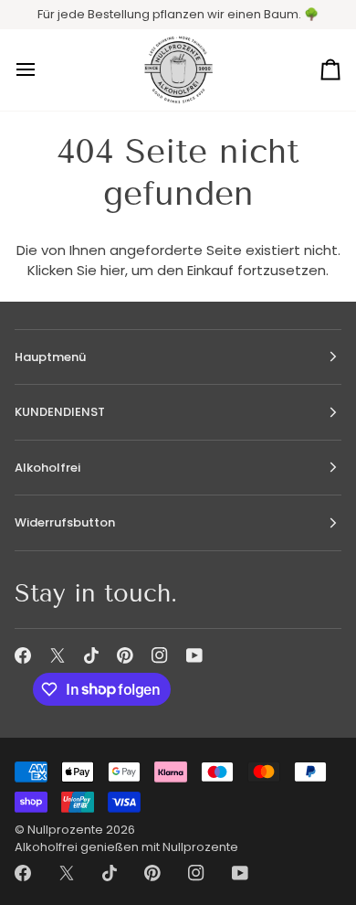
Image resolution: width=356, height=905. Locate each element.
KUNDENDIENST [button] (60, 412)
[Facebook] (23, 655)
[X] (57, 655)
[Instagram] (160, 655)
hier (112, 270)
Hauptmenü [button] (50, 357)
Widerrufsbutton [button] (65, 522)
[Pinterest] (125, 655)
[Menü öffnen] (42, 70)
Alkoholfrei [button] (47, 467)
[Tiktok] (91, 655)
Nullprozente (65, 829)
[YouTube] (194, 655)
